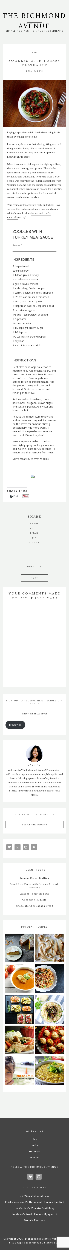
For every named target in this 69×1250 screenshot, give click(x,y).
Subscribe (15, 725)
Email (34, 533)
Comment (34, 543)
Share (34, 523)
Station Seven (52, 1242)
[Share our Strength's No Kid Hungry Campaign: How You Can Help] (19, 1071)
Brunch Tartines (34, 1220)
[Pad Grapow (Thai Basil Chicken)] (19, 1040)
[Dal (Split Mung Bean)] (49, 1071)
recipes (34, 53)
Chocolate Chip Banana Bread (34, 905)
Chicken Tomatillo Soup (34, 893)
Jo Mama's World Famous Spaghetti (34, 1214)
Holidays (34, 1151)
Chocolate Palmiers (34, 899)
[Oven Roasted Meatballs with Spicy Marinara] (49, 1040)
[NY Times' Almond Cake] (19, 948)
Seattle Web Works (53, 1238)
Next (34, 578)
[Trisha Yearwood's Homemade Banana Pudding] (49, 948)
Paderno (39, 180)
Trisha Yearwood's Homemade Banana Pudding (34, 1202)
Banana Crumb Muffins (34, 878)
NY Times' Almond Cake (34, 1196)
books (34, 1145)
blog (34, 1139)
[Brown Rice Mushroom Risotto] (49, 1010)
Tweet (34, 528)
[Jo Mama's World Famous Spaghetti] (49, 979)
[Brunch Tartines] (19, 1010)
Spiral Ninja (13, 172)
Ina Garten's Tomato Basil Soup (35, 1208)
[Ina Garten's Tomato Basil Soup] (19, 979)
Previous (34, 566)
